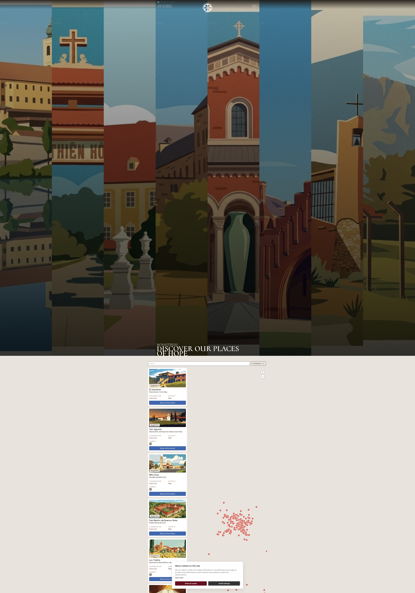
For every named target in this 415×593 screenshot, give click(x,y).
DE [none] (165, 2)
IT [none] (168, 2)
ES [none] (161, 2)
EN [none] (158, 2)
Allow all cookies (191, 583)
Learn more (179, 577)
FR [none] (171, 2)
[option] (161, 2)
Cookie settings (224, 583)
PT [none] (174, 2)
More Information (167, 403)
